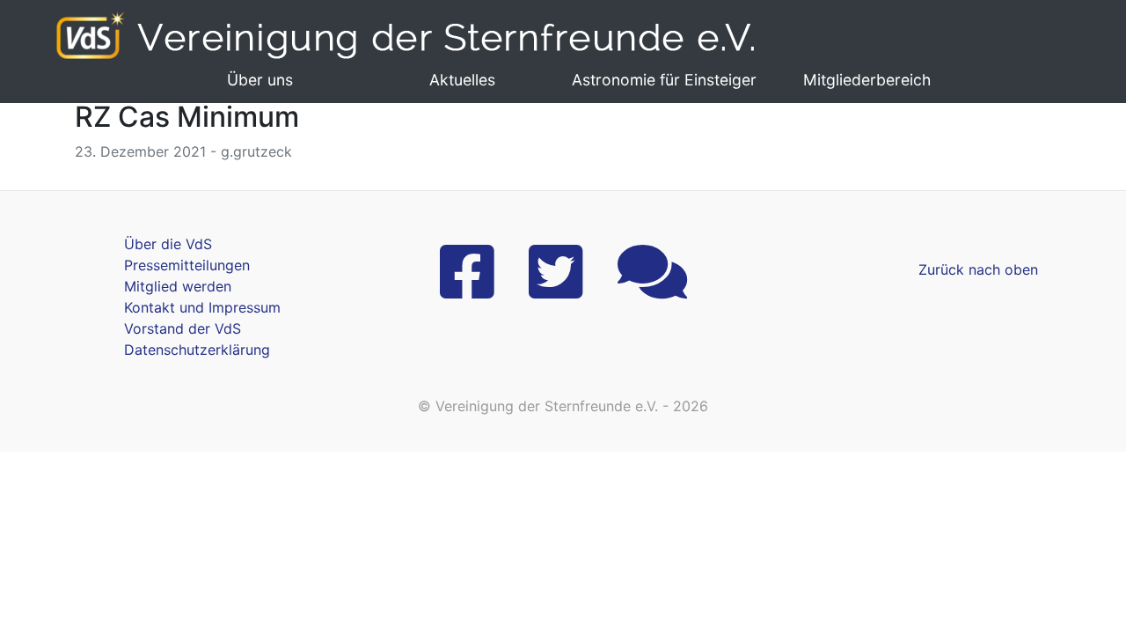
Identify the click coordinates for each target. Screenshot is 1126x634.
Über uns (260, 79)
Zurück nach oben (978, 269)
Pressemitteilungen (187, 265)
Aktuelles (462, 79)
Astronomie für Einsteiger (664, 79)
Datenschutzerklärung (197, 349)
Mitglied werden (177, 286)
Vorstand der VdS (182, 328)
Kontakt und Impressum (202, 307)
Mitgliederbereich (867, 79)
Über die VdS (168, 244)
